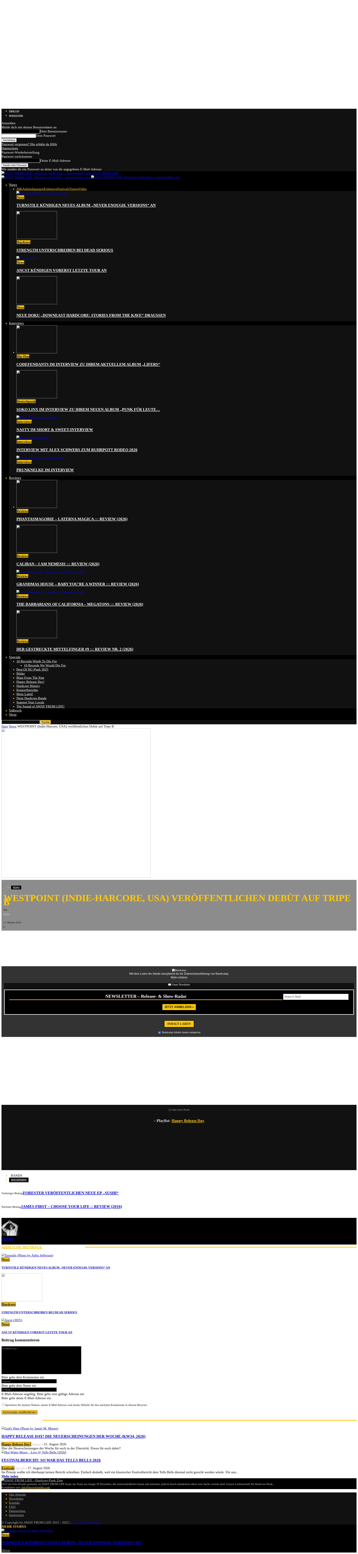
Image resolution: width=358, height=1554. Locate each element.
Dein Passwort (46, 135)
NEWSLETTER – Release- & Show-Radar (146, 996)
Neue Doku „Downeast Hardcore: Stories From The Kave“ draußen (91, 315)
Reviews (15, 478)
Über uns (14, 111)
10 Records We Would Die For (45, 665)
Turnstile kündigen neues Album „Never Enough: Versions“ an (86, 205)
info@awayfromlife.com (35, 1487)
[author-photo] (10, 1235)
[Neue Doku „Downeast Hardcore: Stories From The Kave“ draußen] (36, 303)
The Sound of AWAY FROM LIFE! (40, 706)
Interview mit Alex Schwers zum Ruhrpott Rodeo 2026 (76, 449)
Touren (74, 189)
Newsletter (16, 116)
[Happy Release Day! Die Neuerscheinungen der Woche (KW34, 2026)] (29, 1428)
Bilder (20, 673)
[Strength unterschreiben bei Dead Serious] (36, 238)
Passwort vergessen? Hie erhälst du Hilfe (29, 144)
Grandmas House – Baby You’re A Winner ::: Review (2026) (77, 584)
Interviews (16, 323)
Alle (19, 189)
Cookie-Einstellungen (86, 1522)
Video (83, 189)
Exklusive (50, 189)
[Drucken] (40, 936)
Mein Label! (24, 694)
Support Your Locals (30, 702)
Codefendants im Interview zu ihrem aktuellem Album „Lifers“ (88, 364)
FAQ (12, 1507)
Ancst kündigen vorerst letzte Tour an (61, 270)
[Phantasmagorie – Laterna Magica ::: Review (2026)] (36, 507)
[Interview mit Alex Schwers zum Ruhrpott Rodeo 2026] (32, 437)
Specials (15, 657)
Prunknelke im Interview (45, 470)
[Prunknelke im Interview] (39, 458)
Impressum (16, 1515)
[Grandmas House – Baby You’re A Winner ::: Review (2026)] (51, 572)
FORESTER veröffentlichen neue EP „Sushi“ (71, 1193)
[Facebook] (7, 936)
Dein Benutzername (53, 131)
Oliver (5, 1550)
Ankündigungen (33, 189)
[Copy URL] (51, 936)
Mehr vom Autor (63, 1247)
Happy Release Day (188, 1120)
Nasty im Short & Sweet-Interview (54, 429)
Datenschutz (9, 148)
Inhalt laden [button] (179, 1023)
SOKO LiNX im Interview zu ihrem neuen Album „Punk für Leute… (88, 409)
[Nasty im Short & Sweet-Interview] (37, 417)
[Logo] (46, 177)
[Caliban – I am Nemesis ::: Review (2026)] (36, 552)
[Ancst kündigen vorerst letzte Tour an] (26, 258)
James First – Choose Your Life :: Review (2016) (71, 1206)
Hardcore (23, 242)
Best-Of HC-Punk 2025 (32, 669)
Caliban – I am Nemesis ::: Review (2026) (57, 564)
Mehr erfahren (179, 977)
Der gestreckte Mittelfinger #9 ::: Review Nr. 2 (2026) (74, 649)
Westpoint (19, 1180)
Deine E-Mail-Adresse (55, 160)
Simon (6, 914)
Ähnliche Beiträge (21, 1247)
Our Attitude (17, 1494)
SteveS (20, 1468)
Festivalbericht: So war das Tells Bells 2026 (51, 1460)
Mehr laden (9, 1476)
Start (4, 726)
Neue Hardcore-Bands (31, 698)
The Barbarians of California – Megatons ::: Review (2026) (79, 604)
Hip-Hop (23, 356)
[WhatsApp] (29, 936)
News (13, 185)
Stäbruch (15, 710)
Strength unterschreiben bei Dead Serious (64, 250)
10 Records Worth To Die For (36, 661)
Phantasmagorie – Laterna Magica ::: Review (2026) (72, 519)
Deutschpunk (26, 401)
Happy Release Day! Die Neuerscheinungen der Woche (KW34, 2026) (73, 1436)
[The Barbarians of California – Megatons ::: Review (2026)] (50, 592)
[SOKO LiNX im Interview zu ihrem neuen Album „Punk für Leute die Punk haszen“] (36, 397)
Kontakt (14, 1503)
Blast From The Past (30, 678)
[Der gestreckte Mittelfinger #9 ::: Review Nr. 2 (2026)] (36, 637)
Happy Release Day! (30, 682)
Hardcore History (28, 686)
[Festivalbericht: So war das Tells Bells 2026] (33, 1452)
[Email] (18, 936)
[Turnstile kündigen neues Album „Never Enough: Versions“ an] (42, 193)
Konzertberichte (27, 690)
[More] (65, 936)
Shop (13, 714)
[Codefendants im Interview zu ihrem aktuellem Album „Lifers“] (36, 352)
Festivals (63, 189)
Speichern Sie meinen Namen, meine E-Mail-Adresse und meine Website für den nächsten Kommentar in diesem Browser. (76, 1404)
